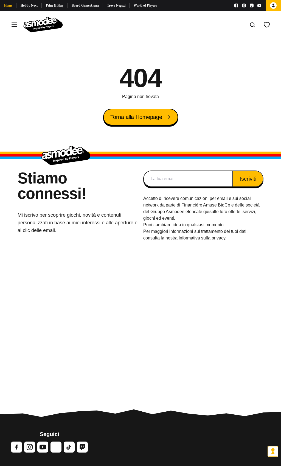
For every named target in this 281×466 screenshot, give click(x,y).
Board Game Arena (85, 5)
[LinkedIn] (55, 447)
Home (8, 5)
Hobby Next (29, 5)
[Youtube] (259, 5)
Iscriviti (248, 179)
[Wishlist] (266, 24)
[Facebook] (236, 5)
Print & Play (54, 5)
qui (206, 211)
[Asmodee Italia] (43, 24)
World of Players (145, 5)
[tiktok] (69, 447)
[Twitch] (82, 447)
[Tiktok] (251, 5)
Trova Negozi (116, 5)
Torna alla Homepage (136, 117)
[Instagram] (244, 5)
